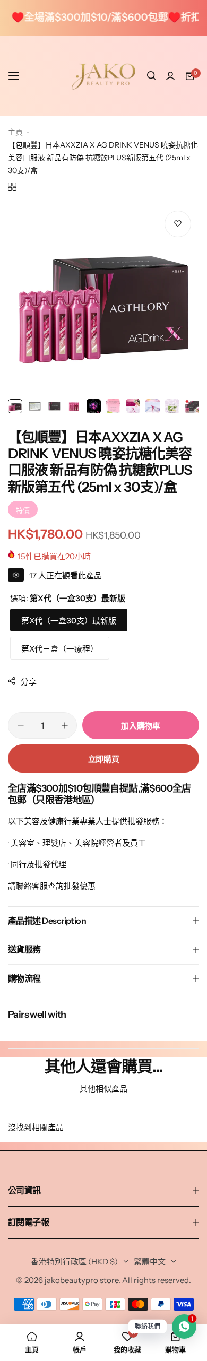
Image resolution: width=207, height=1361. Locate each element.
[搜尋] (151, 76)
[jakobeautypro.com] (103, 76)
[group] (103, 298)
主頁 (15, 132)
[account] (170, 76)
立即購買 (103, 759)
